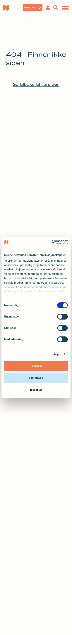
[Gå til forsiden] (14, 8)
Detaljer (56, 354)
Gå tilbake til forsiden (36, 84)
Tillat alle (36, 365)
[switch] (62, 317)
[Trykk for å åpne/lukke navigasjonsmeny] (65, 8)
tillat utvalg (36, 377)
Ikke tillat (36, 389)
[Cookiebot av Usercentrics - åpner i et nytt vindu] (52, 242)
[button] (47, 7)
